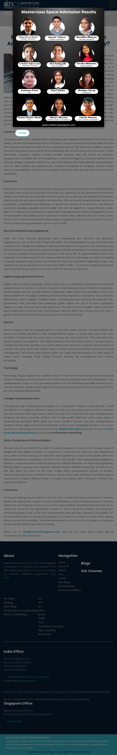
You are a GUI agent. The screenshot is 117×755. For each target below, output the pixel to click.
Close (22, 133)
